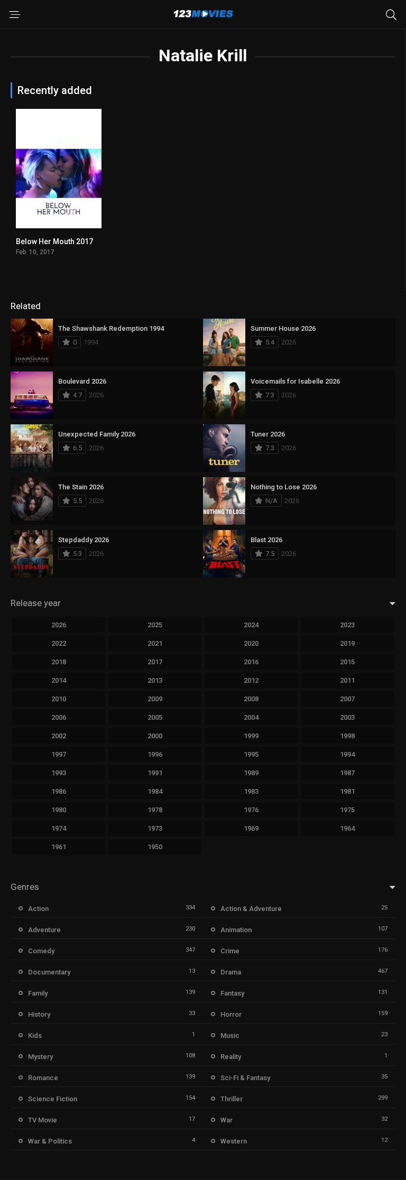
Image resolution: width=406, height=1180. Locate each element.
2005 (154, 717)
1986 (58, 791)
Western (233, 1141)
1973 (154, 828)
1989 (251, 773)
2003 (347, 717)
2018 (58, 662)
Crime (229, 951)
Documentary (49, 972)
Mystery (40, 1057)
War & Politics (50, 1141)
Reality (230, 1057)
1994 (347, 754)
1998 (347, 736)
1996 (154, 754)
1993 (58, 773)
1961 (58, 847)
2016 (251, 662)
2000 (154, 736)
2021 (154, 643)
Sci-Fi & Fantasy (245, 1078)
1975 (347, 810)
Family (38, 993)
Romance (43, 1078)
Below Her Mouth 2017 (54, 241)
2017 (154, 662)
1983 (251, 791)
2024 (251, 625)
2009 (154, 699)
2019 (347, 643)
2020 (251, 643)
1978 (154, 810)
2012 (251, 680)
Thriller (231, 1099)
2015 (347, 662)
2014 (58, 680)
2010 (58, 699)
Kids (35, 1035)
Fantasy (232, 993)
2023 (347, 625)
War (226, 1120)
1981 (347, 791)
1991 (154, 773)
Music (229, 1035)
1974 (58, 828)
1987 (347, 773)
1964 (347, 828)
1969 (251, 828)
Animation (236, 930)
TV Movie (42, 1120)
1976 (251, 810)
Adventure (44, 930)
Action (38, 909)
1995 (251, 754)
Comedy (41, 951)
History (39, 1014)
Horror (231, 1014)
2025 (154, 625)
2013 (154, 680)
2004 (251, 717)
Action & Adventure (251, 909)
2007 (347, 699)
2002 (58, 736)
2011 (347, 680)
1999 (251, 736)
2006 (58, 717)
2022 (58, 643)
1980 (58, 810)
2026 (58, 625)
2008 (251, 699)
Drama (230, 972)
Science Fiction (52, 1099)
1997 (58, 754)
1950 (154, 847)
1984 (154, 791)
